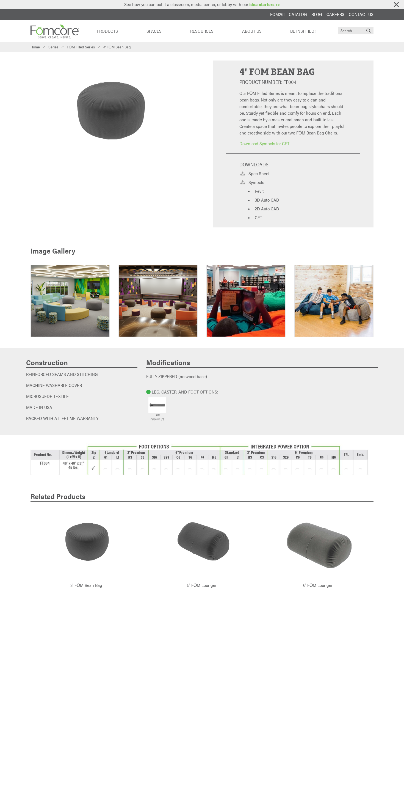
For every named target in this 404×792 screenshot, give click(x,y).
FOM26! (277, 14)
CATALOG (298, 14)
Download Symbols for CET (264, 143)
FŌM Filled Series (81, 47)
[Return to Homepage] (54, 30)
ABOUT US (252, 31)
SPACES (154, 31)
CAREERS (335, 14)
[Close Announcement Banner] (396, 4)
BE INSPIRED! (303, 31)
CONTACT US (361, 14)
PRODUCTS (107, 31)
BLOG (316, 14)
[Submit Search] (368, 31)
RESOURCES (202, 31)
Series (53, 47)
